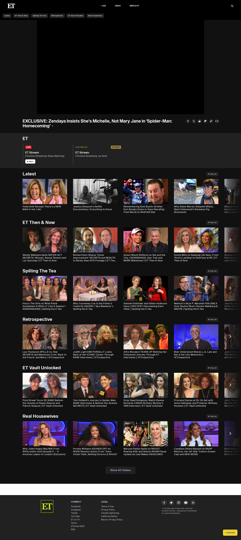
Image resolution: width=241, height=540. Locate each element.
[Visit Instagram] (178, 503)
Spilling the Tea (39, 16)
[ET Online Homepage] (11, 6)
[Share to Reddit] (199, 121)
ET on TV (75, 519)
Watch (31, 161)
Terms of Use (107, 506)
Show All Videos (120, 470)
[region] (120, 67)
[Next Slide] (231, 192)
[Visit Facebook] (164, 503)
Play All (213, 174)
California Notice (109, 516)
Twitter (74, 513)
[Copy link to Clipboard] (211, 121)
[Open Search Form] (232, 6)
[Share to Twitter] (193, 121)
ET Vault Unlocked (75, 16)
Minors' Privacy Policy (112, 519)
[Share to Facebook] (188, 121)
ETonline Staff (77, 526)
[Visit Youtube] (185, 502)
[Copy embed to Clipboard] (216, 121)
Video (118, 5)
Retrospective (57, 16)
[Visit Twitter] (171, 503)
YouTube (75, 516)
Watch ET (134, 5)
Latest (7, 16)
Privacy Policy (108, 509)
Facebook (76, 506)
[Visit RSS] (193, 503)
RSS (73, 529)
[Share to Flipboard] (205, 121)
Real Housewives (95, 16)
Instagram (76, 509)
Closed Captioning (110, 513)
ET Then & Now (21, 16)
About (74, 523)
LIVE (104, 5)
